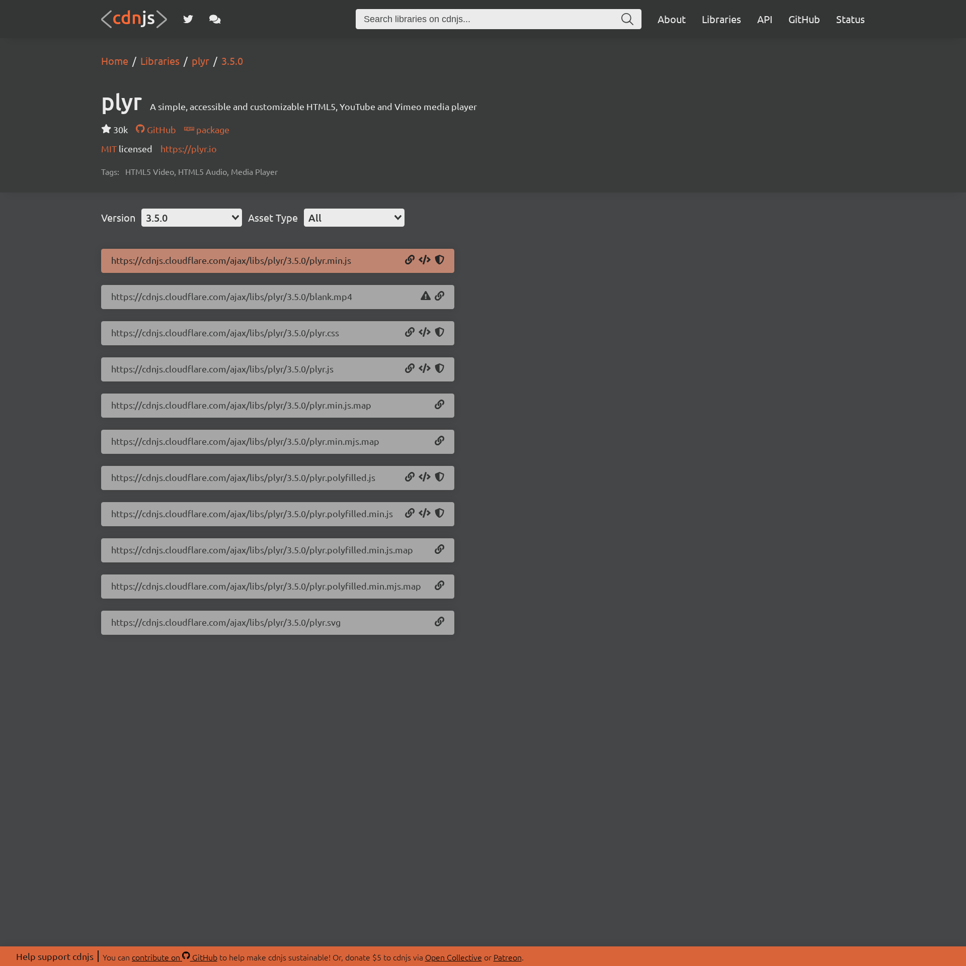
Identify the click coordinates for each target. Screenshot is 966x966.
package (211, 129)
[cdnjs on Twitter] (188, 19)
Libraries (721, 19)
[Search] (627, 19)
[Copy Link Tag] (425, 332)
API (764, 19)
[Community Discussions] (215, 19)
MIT (110, 148)
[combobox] (191, 218)
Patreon (508, 956)
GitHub (804, 19)
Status (850, 19)
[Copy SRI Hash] (439, 260)
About (672, 19)
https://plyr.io (188, 148)
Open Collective (453, 956)
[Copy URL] (410, 260)
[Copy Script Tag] (425, 260)
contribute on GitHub (174, 956)
